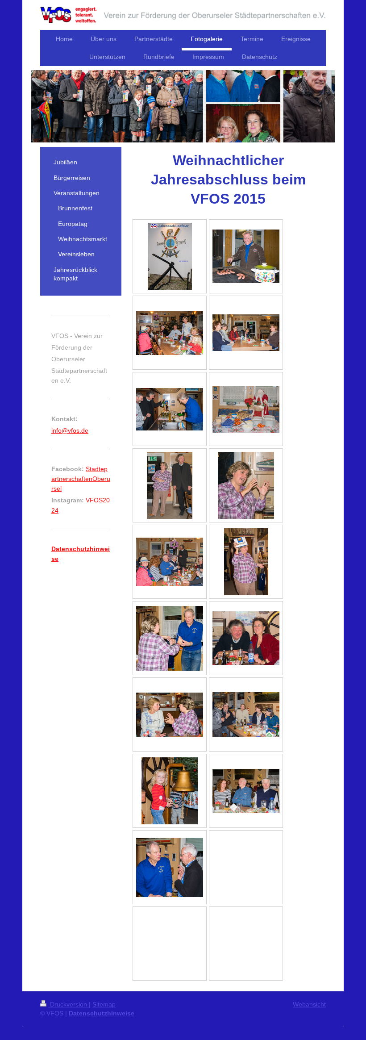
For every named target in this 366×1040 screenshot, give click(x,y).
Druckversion (68, 1004)
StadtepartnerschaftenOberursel (80, 479)
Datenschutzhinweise (101, 1013)
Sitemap (104, 1004)
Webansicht (309, 1004)
